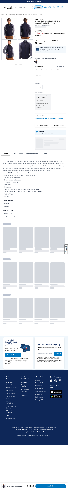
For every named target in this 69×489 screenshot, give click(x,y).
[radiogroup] (50, 72)
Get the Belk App (54, 364)
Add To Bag (50, 486)
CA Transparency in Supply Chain (27, 409)
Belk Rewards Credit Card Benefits (24, 368)
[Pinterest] (55, 358)
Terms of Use (15, 405)
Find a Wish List (10, 374)
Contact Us (9, 359)
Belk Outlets (39, 374)
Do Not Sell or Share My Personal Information (41, 407)
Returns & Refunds (11, 365)
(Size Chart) (40, 66)
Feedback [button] (45, 409)
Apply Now (23, 373)
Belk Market (38, 372)
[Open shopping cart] (62, 7)
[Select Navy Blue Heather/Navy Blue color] (36, 61)
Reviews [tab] (44, 153)
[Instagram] (60, 358)
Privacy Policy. (47, 336)
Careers (37, 358)
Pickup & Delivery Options (11, 384)
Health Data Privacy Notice (36, 405)
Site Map (39, 409)
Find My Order (10, 362)
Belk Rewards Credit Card (25, 355)
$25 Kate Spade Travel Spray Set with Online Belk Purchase (49, 119)
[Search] (18, 7)
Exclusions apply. (55, 336)
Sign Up (58, 331)
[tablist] (33, 154)
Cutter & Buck (39, 19)
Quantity (37, 84)
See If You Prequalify (13, 332)
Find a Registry (10, 371)
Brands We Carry (40, 360)
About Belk (39, 354)
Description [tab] (6, 153)
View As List (60, 66)
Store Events (39, 366)
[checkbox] (35, 33)
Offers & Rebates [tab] (18, 153)
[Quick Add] (14, 245)
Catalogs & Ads (10, 396)
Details (40, 36)
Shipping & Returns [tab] (32, 153)
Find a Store (9, 368)
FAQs (7, 393)
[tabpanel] (33, 189)
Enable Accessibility (50, 405)
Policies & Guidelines (9, 389)
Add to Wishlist (59, 125)
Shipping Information (9, 380)
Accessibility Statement (21, 407)
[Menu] (4, 7)
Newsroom (38, 363)
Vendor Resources (40, 369)
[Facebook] (51, 358)
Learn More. (57, 49)
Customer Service (9, 355)
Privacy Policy (24, 405)
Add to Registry (43, 125)
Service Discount (11, 376)
